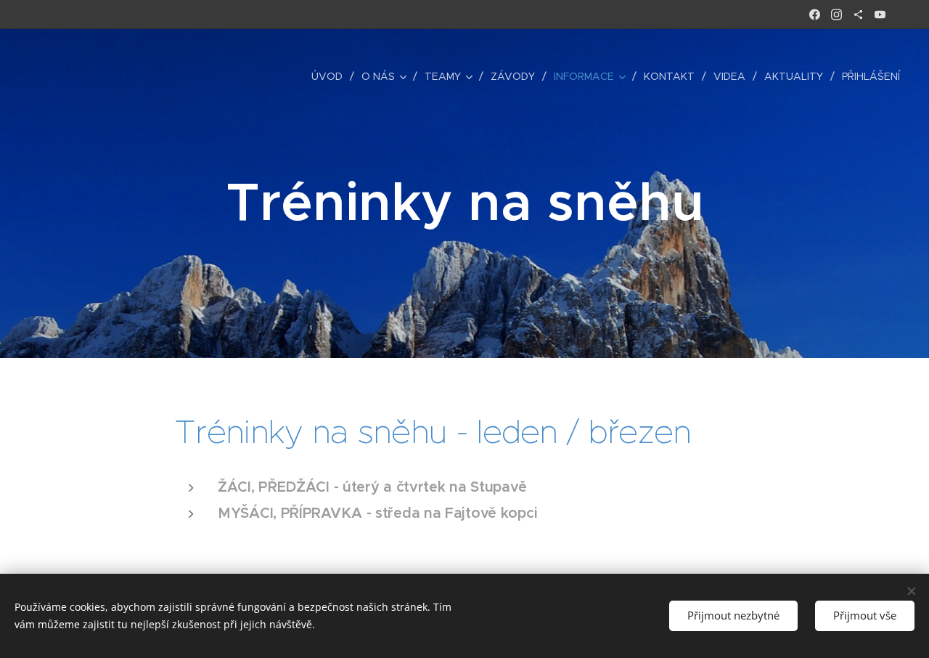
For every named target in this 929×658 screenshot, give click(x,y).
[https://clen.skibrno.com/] (858, 14)
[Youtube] (880, 14)
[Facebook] (815, 14)
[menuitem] (331, 76)
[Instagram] (836, 14)
